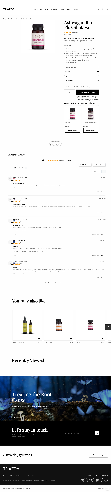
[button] (102, 192)
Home (36, 9)
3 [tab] (16, 417)
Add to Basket (72, 130)
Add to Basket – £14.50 (88, 92)
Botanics (10, 19)
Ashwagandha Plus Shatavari (23, 19)
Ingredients (67, 71)
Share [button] (16, 192)
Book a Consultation (51, 9)
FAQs (47, 480)
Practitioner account (21, 476)
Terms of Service (32, 476)
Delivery (17, 480)
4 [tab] (17, 417)
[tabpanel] (55, 398)
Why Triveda (11, 476)
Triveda (61, 9)
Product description (70, 67)
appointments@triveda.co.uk (89, 476)
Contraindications (69, 80)
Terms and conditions (27, 480)
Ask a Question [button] (86, 165)
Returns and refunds (8, 480)
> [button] (68, 282)
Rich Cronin (105, 488)
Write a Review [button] (100, 165)
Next (108, 327)
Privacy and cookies (39, 480)
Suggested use (68, 76)
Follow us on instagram (98, 455)
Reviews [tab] (11, 168)
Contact (75, 9)
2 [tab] (14, 417)
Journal (68, 9)
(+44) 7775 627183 (103, 476)
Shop (41, 9)
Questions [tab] (22, 168)
